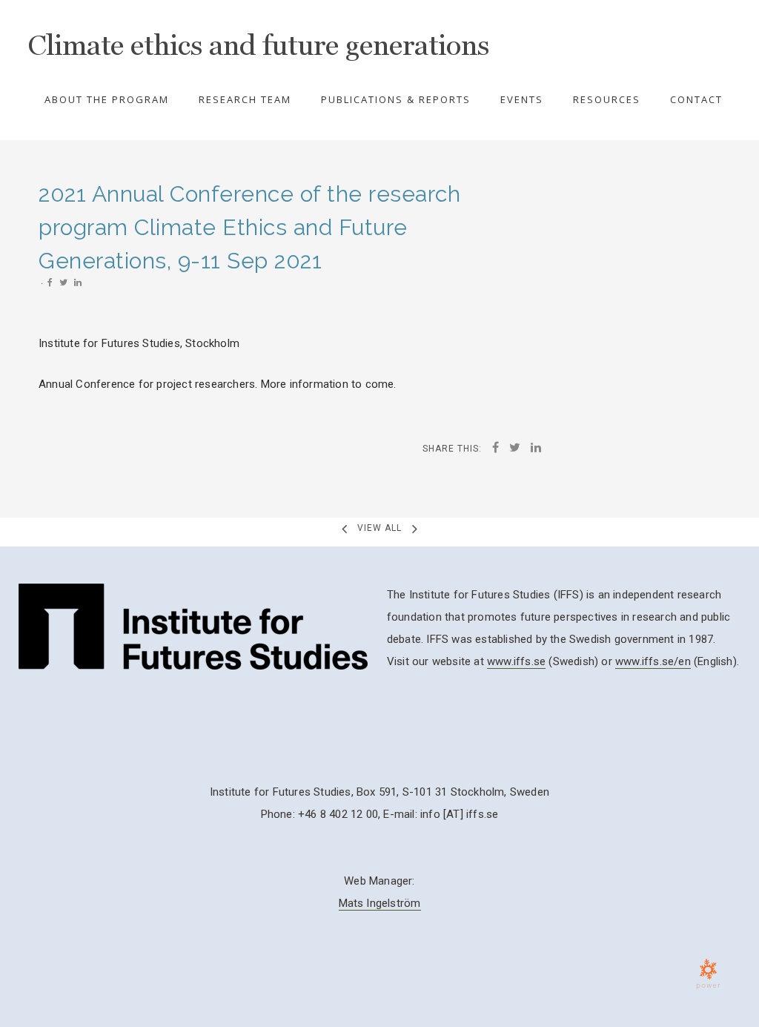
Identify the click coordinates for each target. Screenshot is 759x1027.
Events (521, 99)
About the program (106, 99)
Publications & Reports (396, 99)
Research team (245, 99)
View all (379, 528)
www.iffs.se (516, 661)
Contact (696, 99)
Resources (606, 99)
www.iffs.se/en (653, 661)
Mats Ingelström (380, 903)
